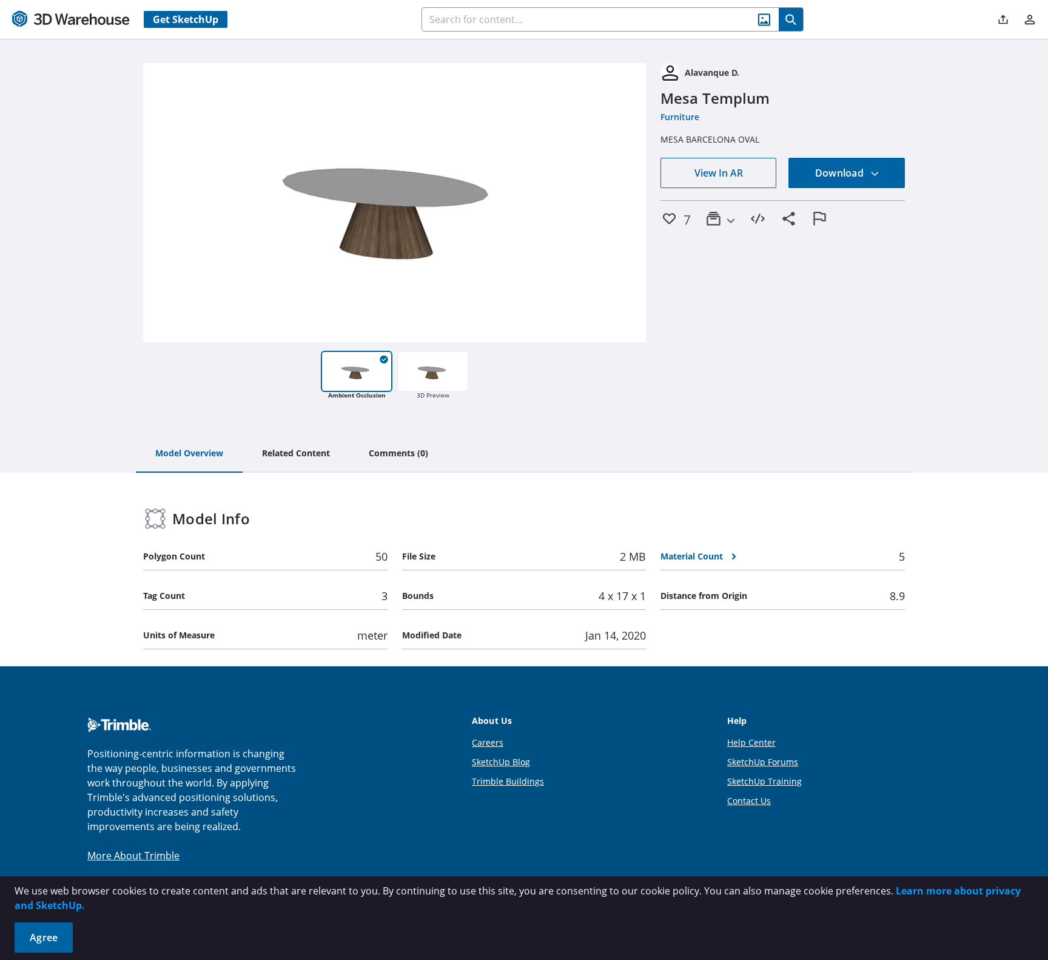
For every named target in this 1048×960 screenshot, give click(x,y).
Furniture (679, 117)
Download (840, 173)
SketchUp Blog (501, 762)
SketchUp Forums (762, 762)
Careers (487, 742)
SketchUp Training (764, 781)
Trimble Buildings (508, 781)
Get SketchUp (185, 19)
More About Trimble (133, 855)
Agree (44, 937)
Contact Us (749, 800)
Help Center (751, 742)
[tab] (189, 454)
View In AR (718, 173)
